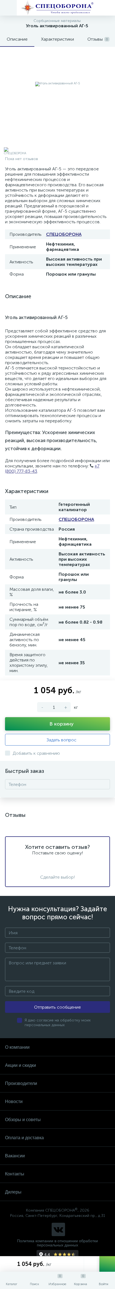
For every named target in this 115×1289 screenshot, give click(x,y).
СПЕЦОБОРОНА (64, 234)
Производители (21, 1083)
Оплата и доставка (24, 1137)
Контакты (14, 1174)
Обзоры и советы (23, 1119)
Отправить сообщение (57, 1007)
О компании (17, 1047)
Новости (14, 1101)
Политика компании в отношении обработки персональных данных (57, 1243)
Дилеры (13, 1192)
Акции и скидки (20, 1065)
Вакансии (15, 1155)
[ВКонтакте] (58, 1229)
